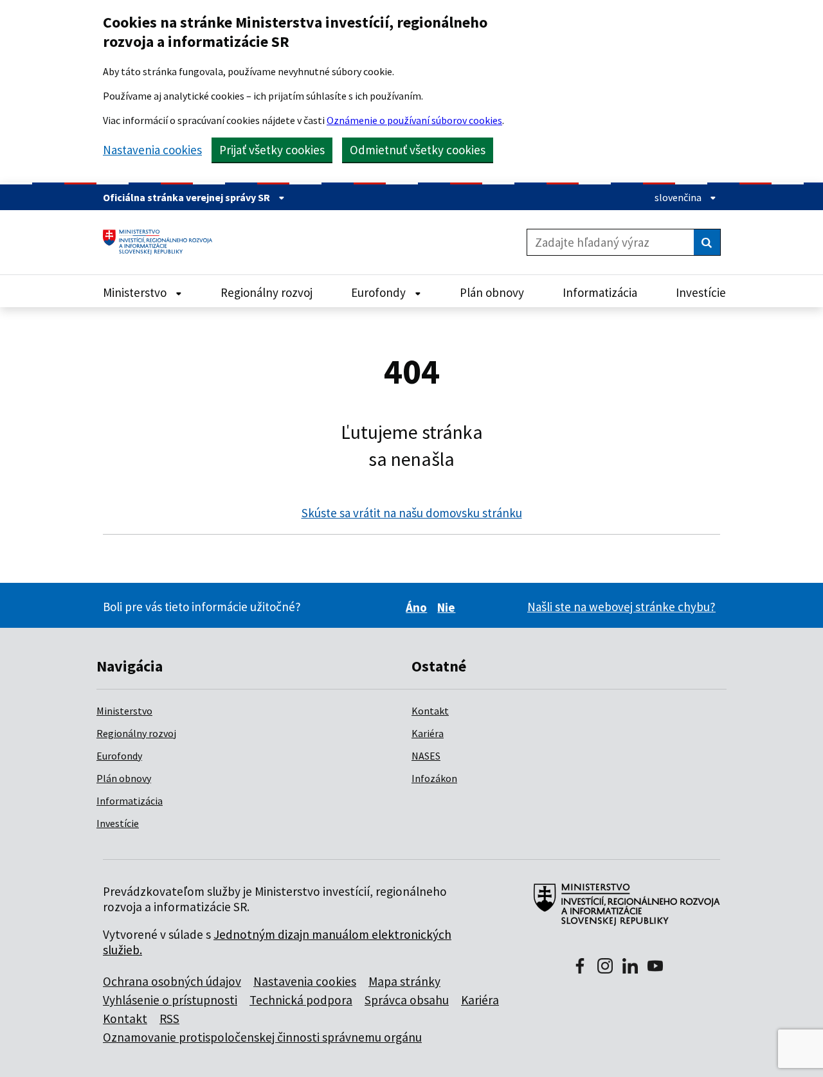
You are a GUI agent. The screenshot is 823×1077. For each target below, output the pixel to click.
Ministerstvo (124, 710)
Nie (448, 607)
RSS (169, 1018)
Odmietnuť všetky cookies (417, 149)
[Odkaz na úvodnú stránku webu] (621, 911)
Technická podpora (300, 1000)
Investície (117, 823)
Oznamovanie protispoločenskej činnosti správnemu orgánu (262, 1037)
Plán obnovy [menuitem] (492, 292)
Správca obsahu (407, 1000)
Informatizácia (129, 800)
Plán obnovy (123, 778)
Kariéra (428, 733)
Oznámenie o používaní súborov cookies (414, 120)
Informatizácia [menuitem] (600, 292)
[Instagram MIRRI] (605, 967)
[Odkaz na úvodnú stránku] (162, 242)
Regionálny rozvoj (136, 733)
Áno (418, 607)
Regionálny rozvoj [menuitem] (266, 292)
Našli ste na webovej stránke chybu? (621, 606)
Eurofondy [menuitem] (379, 292)
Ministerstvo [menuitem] (136, 292)
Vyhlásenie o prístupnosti (170, 1000)
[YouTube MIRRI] (655, 967)
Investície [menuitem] (701, 292)
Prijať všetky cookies (272, 149)
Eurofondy (119, 755)
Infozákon (434, 778)
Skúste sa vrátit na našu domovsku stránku (412, 513)
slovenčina (679, 197)
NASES (426, 755)
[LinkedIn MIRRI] (630, 967)
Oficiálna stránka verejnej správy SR (187, 197)
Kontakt (430, 710)
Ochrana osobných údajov (172, 981)
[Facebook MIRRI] (580, 967)
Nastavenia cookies (152, 150)
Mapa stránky (404, 981)
